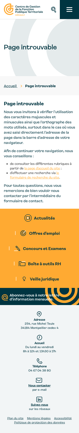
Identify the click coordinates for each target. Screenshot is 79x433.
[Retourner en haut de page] (72, 426)
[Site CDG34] (23, 10)
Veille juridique (44, 278)
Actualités (44, 217)
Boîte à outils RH (44, 263)
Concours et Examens (44, 248)
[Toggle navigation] (69, 9)
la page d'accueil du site (42, 168)
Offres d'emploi (44, 233)
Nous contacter (39, 385)
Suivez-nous (39, 405)
